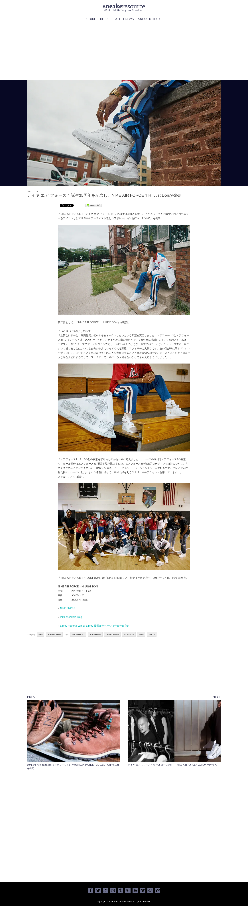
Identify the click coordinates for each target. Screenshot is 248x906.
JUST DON (129, 634)
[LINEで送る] (93, 205)
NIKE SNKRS (67, 608)
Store (91, 19)
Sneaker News (54, 634)
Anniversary (95, 634)
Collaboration (112, 634)
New (40, 634)
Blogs (104, 19)
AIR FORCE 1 (78, 634)
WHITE (152, 634)
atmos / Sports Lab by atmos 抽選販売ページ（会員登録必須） (96, 625)
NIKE (141, 634)
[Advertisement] (124, 52)
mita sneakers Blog (71, 617)
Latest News (124, 19)
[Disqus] (124, 825)
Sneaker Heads (150, 19)
